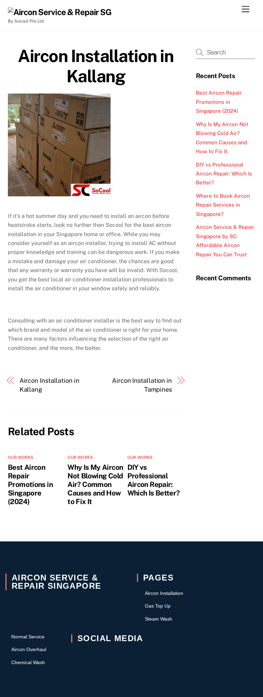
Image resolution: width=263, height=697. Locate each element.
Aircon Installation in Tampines (142, 385)
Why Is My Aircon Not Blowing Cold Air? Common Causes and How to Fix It (95, 484)
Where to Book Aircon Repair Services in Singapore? (223, 205)
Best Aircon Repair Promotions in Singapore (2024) (30, 484)
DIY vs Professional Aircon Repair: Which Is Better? (153, 480)
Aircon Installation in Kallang (95, 66)
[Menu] (245, 9)
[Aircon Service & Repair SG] (59, 12)
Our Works (20, 457)
